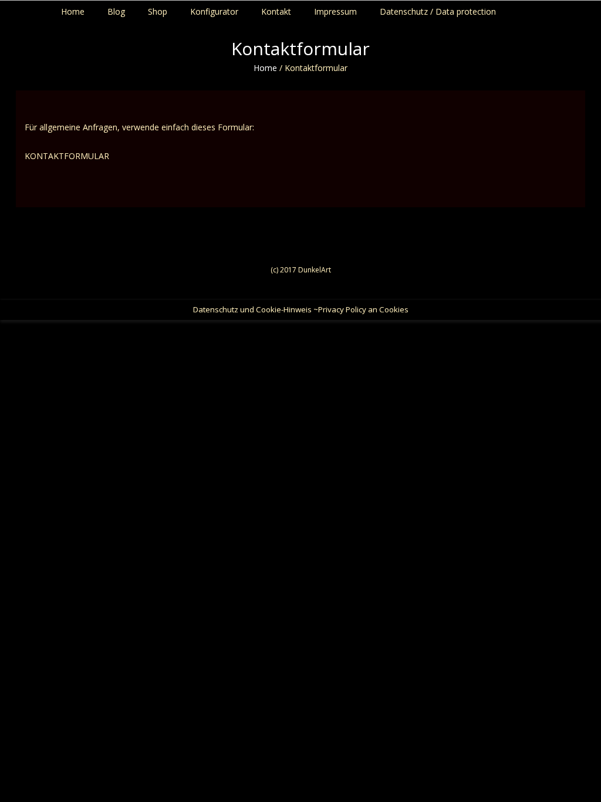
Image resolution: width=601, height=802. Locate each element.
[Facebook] (565, 9)
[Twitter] (576, 9)
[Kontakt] (598, 9)
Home (265, 67)
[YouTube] (587, 9)
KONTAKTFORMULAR (67, 155)
